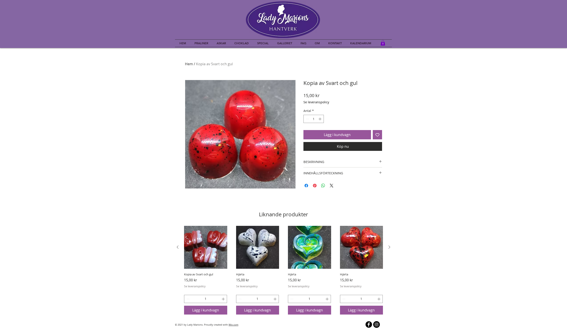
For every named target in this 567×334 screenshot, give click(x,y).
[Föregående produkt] (177, 247)
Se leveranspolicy (316, 102)
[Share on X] (331, 185)
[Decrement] (307, 119)
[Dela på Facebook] (306, 185)
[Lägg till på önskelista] (377, 134)
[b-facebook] (368, 324)
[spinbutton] (314, 119)
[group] (283, 270)
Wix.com (233, 324)
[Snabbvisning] (205, 247)
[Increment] (320, 119)
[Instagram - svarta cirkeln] (376, 324)
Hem (189, 63)
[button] (383, 43)
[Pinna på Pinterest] (314, 185)
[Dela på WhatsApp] (323, 185)
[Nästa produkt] (389, 247)
